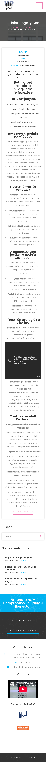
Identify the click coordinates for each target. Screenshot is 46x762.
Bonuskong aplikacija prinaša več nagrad (21, 580)
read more (23, 512)
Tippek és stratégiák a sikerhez (24, 122)
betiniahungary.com (27, 65)
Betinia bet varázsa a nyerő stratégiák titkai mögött (23, 74)
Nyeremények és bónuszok (24, 109)
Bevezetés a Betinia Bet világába (24, 104)
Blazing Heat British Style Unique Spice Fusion (20, 568)
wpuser (24, 52)
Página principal (23, 27)
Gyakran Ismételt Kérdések (24, 126)
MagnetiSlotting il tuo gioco (18, 557)
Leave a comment (23, 61)
